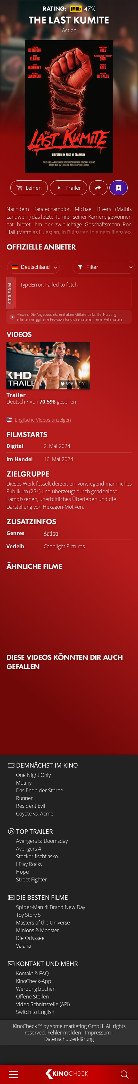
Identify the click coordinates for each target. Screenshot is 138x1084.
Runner (24, 798)
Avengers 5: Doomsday (42, 841)
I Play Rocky (29, 864)
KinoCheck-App (33, 981)
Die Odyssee (30, 938)
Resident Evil (30, 806)
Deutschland (35, 267)
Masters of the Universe (43, 922)
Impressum (98, 1032)
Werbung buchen (36, 989)
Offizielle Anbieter (41, 247)
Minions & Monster (37, 930)
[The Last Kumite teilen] (98, 187)
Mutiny (23, 782)
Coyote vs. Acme (34, 813)
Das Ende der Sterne (39, 790)
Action (51, 533)
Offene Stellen (32, 996)
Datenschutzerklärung (69, 1039)
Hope (22, 872)
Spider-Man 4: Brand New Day (50, 907)
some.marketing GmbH (76, 1026)
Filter (92, 267)
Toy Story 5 (28, 915)
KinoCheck (25, 1026)
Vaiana (23, 946)
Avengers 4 (28, 848)
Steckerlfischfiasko (37, 856)
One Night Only (33, 775)
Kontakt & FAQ (32, 973)
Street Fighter (31, 879)
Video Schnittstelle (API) (43, 1004)
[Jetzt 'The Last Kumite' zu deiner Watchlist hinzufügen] (118, 187)
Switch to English (35, 1012)
